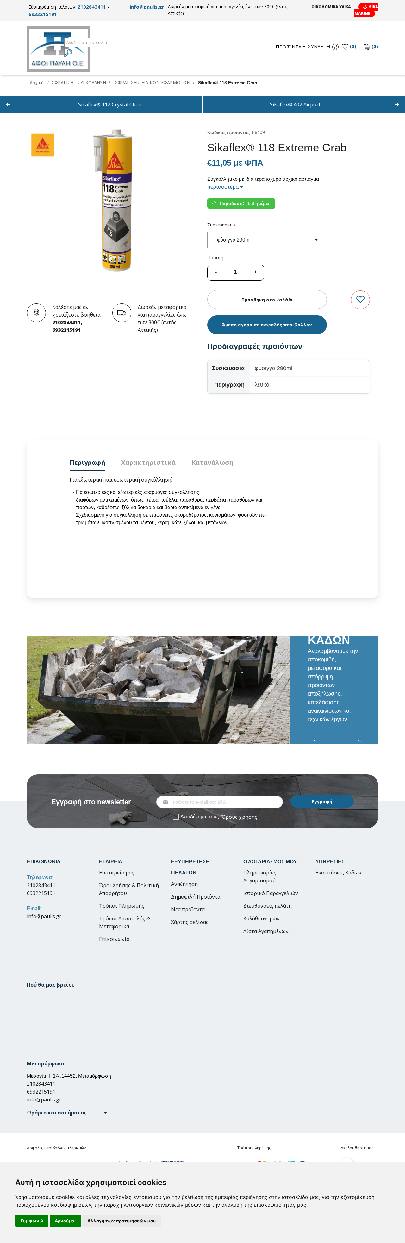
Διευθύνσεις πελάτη (267, 905)
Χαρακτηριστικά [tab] (148, 462)
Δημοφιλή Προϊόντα (195, 896)
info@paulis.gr (147, 6)
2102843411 (92, 6)
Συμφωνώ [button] (31, 1220)
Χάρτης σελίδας (190, 921)
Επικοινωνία (114, 939)
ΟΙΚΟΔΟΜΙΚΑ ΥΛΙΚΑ (331, 6)
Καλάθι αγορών (261, 918)
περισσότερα (225, 186)
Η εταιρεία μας (116, 872)
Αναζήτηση (184, 883)
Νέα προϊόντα (188, 909)
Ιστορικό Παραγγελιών (270, 893)
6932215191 (42, 14)
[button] (67, 1112)
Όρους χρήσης (239, 816)
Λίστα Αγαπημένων (266, 931)
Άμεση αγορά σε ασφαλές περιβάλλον (267, 325)
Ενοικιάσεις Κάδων (338, 872)
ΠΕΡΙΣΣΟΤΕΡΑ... (336, 750)
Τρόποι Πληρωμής (121, 905)
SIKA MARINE (366, 10)
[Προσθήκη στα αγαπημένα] (360, 299)
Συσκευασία (219, 224)
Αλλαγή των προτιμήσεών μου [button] (121, 1220)
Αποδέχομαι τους (218, 816)
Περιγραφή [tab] (87, 462)
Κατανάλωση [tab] (212, 462)
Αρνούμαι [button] (65, 1220)
